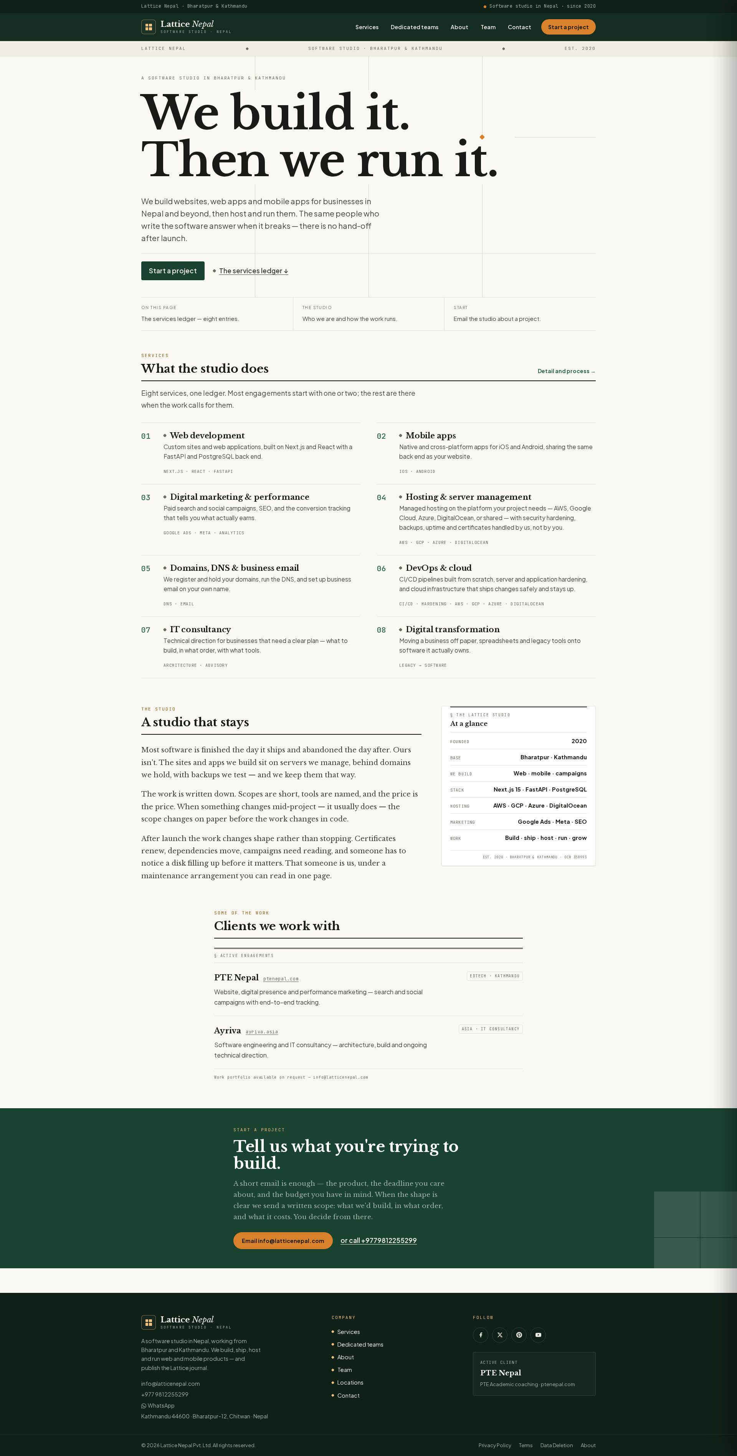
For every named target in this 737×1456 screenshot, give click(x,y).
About (459, 26)
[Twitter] (499, 1335)
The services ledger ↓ (253, 270)
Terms (526, 1445)
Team (488, 26)
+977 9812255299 (164, 1394)
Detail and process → (567, 370)
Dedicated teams (414, 26)
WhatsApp (161, 1405)
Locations (350, 1382)
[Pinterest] (519, 1335)
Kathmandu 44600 (165, 1416)
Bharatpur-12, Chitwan (221, 1416)
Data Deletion (556, 1445)
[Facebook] (480, 1335)
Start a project (568, 26)
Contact (519, 26)
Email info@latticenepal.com (283, 1240)
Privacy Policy (495, 1445)
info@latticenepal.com (170, 1383)
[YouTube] (538, 1335)
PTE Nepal (500, 1373)
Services (366, 26)
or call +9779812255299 (378, 1240)
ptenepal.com (281, 979)
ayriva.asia (262, 1032)
